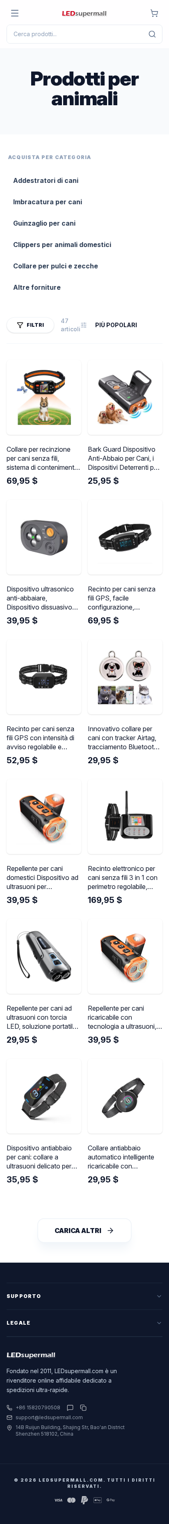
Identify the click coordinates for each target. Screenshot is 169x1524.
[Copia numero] (82, 1407)
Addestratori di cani (45, 180)
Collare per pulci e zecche (55, 266)
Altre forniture (37, 287)
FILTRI (35, 325)
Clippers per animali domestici (62, 244)
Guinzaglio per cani (44, 223)
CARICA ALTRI (78, 1230)
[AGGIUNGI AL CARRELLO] (154, 13)
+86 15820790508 (38, 1407)
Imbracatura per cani (47, 202)
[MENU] (15, 13)
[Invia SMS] (70, 1407)
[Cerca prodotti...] (152, 34)
